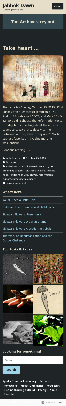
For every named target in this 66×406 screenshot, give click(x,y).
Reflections (10, 385)
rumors (7, 178)
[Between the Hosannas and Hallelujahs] (48, 269)
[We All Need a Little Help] (18, 329)
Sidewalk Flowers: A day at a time (24, 221)
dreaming (8, 170)
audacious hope (15, 166)
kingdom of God (19, 174)
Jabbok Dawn (18, 5)
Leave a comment (16, 183)
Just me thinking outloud (19, 390)
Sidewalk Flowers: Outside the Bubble (27, 229)
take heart (30, 178)
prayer (33, 174)
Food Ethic (53, 385)
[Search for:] (33, 360)
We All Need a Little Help (19, 200)
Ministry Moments (32, 385)
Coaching (9, 394)
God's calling (38, 170)
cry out (50, 166)
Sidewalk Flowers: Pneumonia (22, 214)
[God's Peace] (18, 299)
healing (51, 170)
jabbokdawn (13, 158)
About (54, 390)
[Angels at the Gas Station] (18, 269)
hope (5, 174)
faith (27, 170)
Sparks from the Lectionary (19, 381)
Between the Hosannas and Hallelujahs (28, 207)
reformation (46, 174)
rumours (17, 178)
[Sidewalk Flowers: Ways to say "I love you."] (48, 300)
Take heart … (21, 48)
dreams (19, 170)
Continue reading (14, 150)
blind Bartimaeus (34, 166)
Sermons (11, 162)
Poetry (42, 390)
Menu (58, 6)
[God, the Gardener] (48, 330)
